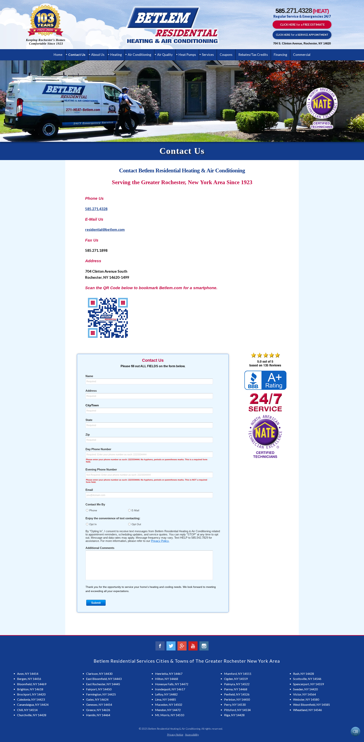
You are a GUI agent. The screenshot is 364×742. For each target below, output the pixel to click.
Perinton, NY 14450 (237, 699)
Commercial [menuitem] (301, 55)
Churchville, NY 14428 (31, 715)
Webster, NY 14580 (306, 699)
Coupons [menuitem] (226, 55)
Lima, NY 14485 (165, 699)
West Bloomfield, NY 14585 (311, 704)
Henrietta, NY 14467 (168, 673)
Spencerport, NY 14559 (308, 684)
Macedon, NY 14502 (168, 704)
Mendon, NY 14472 (168, 710)
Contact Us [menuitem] (76, 55)
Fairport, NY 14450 (98, 689)
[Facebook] (160, 645)
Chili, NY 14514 (27, 710)
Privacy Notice (175, 734)
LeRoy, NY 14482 (166, 694)
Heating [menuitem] (116, 55)
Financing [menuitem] (280, 55)
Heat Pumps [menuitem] (187, 55)
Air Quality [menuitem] (165, 55)
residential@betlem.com (105, 229)
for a (302, 24)
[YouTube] (193, 645)
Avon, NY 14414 (27, 673)
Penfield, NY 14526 (236, 694)
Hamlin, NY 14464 (98, 715)
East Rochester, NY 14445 (103, 684)
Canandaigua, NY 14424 (33, 704)
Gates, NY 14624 (97, 699)
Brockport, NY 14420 (31, 694)
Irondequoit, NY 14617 (170, 689)
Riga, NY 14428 (234, 715)
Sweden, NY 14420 (305, 689)
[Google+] (182, 645)
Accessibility (192, 734)
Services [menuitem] (208, 55)
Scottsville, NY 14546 (307, 678)
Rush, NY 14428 (303, 673)
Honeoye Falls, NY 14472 (171, 684)
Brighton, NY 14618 (30, 689)
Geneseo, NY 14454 (99, 704)
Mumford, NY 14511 (237, 673)
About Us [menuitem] (97, 55)
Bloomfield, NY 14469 (31, 684)
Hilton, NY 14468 (166, 678)
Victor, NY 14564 (304, 694)
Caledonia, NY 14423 (31, 699)
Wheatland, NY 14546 (307, 710)
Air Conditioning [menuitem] (139, 55)
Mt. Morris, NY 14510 (169, 715)
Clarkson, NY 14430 (99, 673)
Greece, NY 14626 (98, 710)
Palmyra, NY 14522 (236, 684)
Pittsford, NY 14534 (237, 710)
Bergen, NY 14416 (29, 678)
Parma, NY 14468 (235, 689)
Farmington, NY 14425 (101, 694)
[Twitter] (171, 645)
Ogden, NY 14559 (236, 678)
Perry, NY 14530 (235, 704)
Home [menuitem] (58, 55)
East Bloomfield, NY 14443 (104, 678)
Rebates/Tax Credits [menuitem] (253, 55)
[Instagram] (204, 645)
